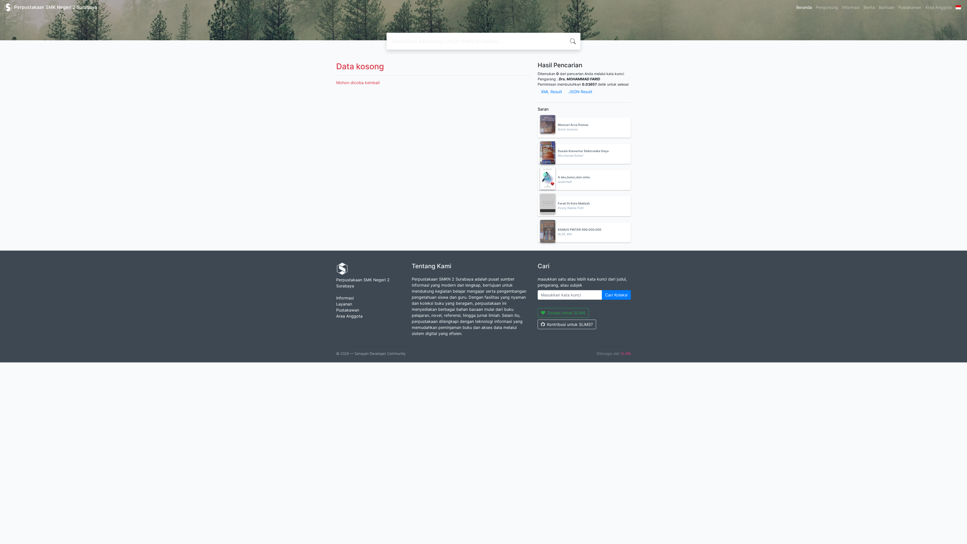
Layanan (344, 304)
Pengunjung (827, 7)
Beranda (804, 7)
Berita (869, 7)
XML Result (551, 91)
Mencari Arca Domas (573, 125)
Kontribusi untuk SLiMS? (570, 324)
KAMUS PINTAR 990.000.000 (579, 229)
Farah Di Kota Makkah (574, 203)
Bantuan (886, 7)
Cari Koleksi (616, 294)
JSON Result (580, 91)
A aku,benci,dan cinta (574, 177)
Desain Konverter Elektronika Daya (583, 151)
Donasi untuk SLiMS (566, 312)
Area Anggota (938, 7)
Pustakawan (909, 7)
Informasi (851, 7)
